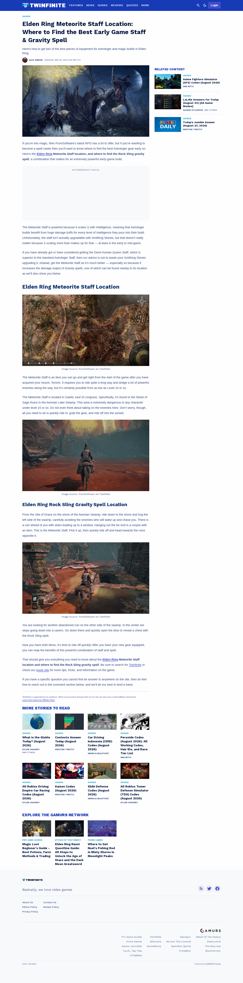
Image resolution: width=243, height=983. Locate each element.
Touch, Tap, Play (132, 950)
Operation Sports (181, 946)
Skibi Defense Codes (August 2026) (98, 790)
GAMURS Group (213, 964)
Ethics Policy (29, 907)
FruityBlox (185, 950)
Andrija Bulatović (98, 753)
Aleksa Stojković (193, 110)
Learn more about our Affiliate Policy (38, 700)
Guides (103, 5)
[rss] (201, 888)
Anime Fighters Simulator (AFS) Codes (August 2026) (201, 81)
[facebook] (217, 888)
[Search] (198, 5)
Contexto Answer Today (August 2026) (68, 741)
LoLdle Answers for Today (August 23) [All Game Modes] (201, 103)
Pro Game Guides (132, 937)
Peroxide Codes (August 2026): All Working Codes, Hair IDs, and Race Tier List (134, 745)
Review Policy (51, 907)
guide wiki (42, 670)
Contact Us (49, 902)
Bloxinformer (213, 950)
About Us (27, 902)
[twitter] (209, 888)
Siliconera (155, 941)
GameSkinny (154, 946)
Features (76, 5)
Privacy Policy (30, 911)
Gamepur (185, 937)
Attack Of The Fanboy (208, 937)
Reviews (117, 5)
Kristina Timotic (64, 749)
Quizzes (132, 5)
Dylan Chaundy (31, 749)
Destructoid (214, 941)
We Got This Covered (178, 941)
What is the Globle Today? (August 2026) (36, 741)
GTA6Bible (136, 955)
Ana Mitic (126, 757)
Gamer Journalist (132, 946)
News (90, 5)
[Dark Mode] (205, 5)
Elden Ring (44, 154)
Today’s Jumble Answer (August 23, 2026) (199, 124)
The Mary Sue (213, 946)
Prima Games (134, 941)
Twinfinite (135, 664)
